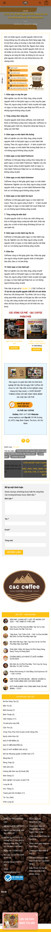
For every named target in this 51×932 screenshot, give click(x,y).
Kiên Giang (7, 776)
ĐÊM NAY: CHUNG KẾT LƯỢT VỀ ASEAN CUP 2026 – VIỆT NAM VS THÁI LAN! (27, 620)
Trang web (9, 541)
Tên (7, 519)
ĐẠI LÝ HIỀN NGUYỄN (11, 745)
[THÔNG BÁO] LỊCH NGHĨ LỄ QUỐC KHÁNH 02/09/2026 (26, 658)
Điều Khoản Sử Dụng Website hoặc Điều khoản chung (37, 871)
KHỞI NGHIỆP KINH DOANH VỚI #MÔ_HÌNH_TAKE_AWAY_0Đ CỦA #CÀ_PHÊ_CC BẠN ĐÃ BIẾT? (34, 469)
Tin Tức (25, 11)
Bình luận (9, 499)
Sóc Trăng (7, 789)
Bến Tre (6, 706)
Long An (6, 784)
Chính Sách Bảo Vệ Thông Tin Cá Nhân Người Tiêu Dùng (37, 829)
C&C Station (8, 719)
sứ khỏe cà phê (18, 457)
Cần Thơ (6, 728)
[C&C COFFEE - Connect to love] (25, 3)
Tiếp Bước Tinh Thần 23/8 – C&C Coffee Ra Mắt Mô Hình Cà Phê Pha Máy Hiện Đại (29, 635)
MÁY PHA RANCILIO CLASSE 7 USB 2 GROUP (36, 342)
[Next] (47, 339)
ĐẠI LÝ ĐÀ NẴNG (9, 741)
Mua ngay (14, 348)
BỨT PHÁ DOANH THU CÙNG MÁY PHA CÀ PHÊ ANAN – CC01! (28, 687)
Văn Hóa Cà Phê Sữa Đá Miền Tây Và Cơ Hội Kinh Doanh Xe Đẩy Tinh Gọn (27, 628)
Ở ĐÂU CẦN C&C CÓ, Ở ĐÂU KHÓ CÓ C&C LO (12, 469)
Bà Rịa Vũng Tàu (9, 701)
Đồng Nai (6, 758)
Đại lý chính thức (9, 736)
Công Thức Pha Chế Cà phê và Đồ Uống (18, 732)
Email (7, 530)
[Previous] (4, 339)
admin (34, 24)
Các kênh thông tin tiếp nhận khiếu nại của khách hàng (39, 861)
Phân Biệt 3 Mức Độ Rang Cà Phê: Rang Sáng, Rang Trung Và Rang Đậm (27, 650)
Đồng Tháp (7, 762)
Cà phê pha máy (9, 723)
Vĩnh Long (7, 802)
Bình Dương (7, 710)
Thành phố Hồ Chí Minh (12, 793)
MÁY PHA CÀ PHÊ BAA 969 (14, 342)
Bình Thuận (7, 714)
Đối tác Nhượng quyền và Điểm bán (16, 754)
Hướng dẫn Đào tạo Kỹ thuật (14, 771)
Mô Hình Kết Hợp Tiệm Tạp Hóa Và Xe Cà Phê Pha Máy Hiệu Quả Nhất (28, 643)
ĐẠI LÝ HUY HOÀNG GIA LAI (14, 749)
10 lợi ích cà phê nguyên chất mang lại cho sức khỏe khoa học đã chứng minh (25, 452)
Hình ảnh (6, 767)
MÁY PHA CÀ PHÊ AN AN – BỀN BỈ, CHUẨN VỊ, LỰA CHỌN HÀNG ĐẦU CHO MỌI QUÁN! (28, 680)
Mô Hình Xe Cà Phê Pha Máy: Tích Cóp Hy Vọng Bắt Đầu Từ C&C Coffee (28, 665)
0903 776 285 (27, 923)
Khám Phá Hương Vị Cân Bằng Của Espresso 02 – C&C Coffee (28, 673)
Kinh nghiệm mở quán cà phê (14, 780)
